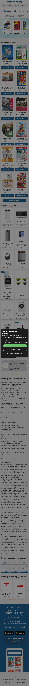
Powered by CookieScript (21, 355)
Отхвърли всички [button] (15, 349)
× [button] (25, 330)
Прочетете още (23, 342)
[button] (14, 353)
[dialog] (14, 343)
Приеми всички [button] (15, 346)
